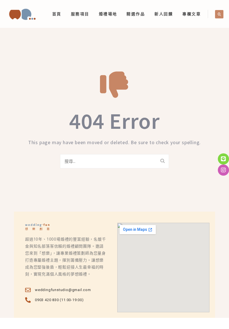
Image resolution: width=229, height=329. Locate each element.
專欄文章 (191, 13)
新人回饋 (163, 13)
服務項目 (80, 13)
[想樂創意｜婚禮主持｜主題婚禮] (22, 14)
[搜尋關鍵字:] (114, 161)
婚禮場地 (108, 13)
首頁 (56, 13)
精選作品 (136, 13)
